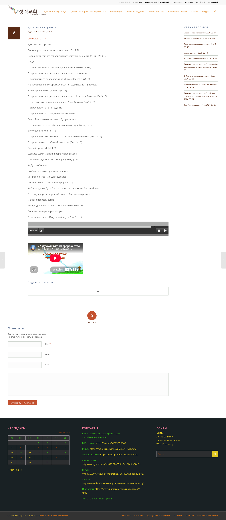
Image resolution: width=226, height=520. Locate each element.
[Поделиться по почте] (98, 291)
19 (12, 457)
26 (12, 462)
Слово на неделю (135, 11)
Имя (48, 343)
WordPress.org (165, 444)
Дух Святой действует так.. (41, 31)
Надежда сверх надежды (195, 58)
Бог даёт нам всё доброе (195, 104)
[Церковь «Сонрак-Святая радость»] (27, 11)
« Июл (11, 469)
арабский (200, 2)
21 (30, 457)
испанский (137, 2)
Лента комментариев (168, 440)
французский (151, 2)
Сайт (47, 364)
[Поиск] (215, 11)
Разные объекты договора (195, 38)
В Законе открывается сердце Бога (199, 75)
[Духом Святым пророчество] (14, 33)
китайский (177, 2)
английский (124, 2)
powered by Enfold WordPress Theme (52, 515)
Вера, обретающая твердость (197, 44)
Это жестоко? (190, 52)
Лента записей (165, 436)
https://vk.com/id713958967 (111, 443)
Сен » (19, 469)
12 (12, 452)
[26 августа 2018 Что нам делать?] (2, 260)
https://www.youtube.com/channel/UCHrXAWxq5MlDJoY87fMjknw (117, 473)
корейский (164, 2)
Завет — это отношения (195, 32)
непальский (213, 2)
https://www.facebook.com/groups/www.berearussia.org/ (113, 483)
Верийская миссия (177, 11)
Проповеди (116, 11)
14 (30, 452)
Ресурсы (206, 11)
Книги (194, 11)
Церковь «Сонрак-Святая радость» (88, 11)
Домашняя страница (55, 11)
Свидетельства (156, 11)
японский (189, 2)
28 (30, 462)
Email (48, 354)
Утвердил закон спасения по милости (200, 84)
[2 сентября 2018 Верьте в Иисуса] (223, 260)
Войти (160, 432)
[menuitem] (124, 2)
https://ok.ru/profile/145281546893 (119, 454)
